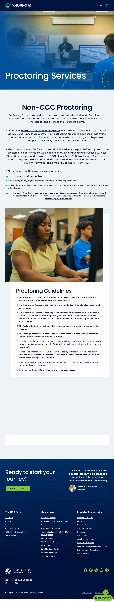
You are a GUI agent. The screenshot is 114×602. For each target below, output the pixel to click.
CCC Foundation (12, 528)
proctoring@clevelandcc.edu (58, 198)
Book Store (45, 525)
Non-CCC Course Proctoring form (40, 130)
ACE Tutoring (82, 521)
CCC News (9, 525)
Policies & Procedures (86, 539)
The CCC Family (14, 512)
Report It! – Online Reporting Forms (92, 546)
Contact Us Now (17, 489)
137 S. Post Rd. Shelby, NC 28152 (18, 580)
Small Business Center (50, 549)
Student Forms (83, 553)
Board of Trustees (48, 518)
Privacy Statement (102, 593)
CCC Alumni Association (15, 532)
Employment (46, 538)
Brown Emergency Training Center (55, 521)
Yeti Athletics (10, 536)
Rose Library (46, 545)
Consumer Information (50, 528)
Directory (81, 532)
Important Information (90, 512)
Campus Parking (84, 528)
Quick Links (47, 512)
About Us (9, 518)
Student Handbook (49, 553)
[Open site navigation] (99, 5)
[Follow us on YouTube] (101, 570)
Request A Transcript (85, 543)
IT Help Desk (82, 536)
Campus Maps (83, 525)
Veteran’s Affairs (48, 556)
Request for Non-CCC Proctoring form (30, 196)
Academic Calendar (85, 518)
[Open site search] (107, 5)
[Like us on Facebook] (85, 570)
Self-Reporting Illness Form (88, 550)
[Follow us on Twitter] (91, 570)
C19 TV (8, 521)
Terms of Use (87, 593)
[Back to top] (105, 592)
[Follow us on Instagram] (96, 570)
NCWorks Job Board (49, 542)
